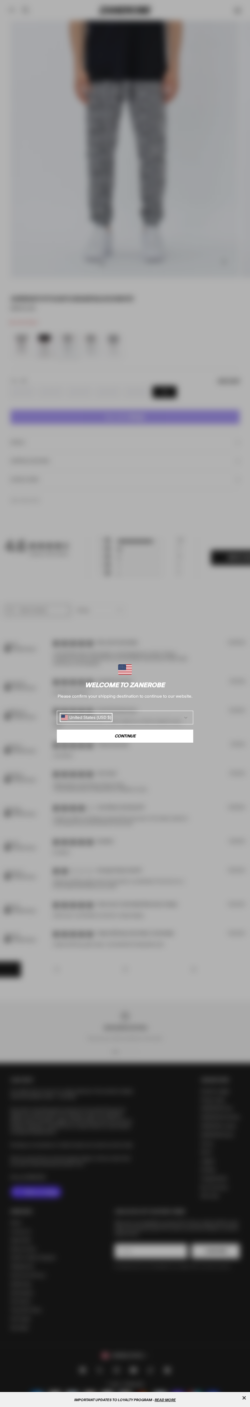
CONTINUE (125, 736)
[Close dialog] (244, 1398)
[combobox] (86, 717)
